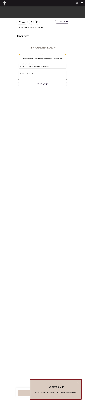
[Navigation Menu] (82, 3)
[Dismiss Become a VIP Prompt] (77, 382)
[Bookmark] (37, 22)
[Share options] (31, 22)
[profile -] (77, 3)
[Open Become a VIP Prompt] (55, 396)
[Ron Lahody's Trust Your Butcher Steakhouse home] (11, 3)
